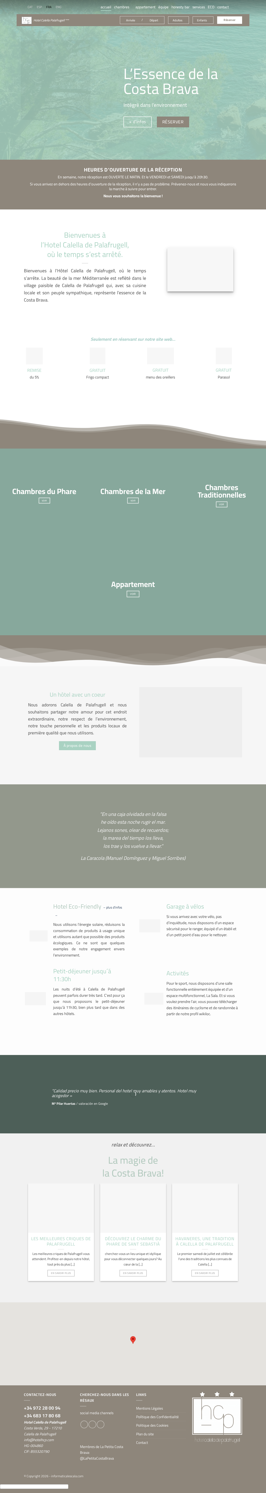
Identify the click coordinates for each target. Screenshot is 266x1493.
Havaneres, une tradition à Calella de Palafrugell (205, 1241)
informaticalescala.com (67, 1476)
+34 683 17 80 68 (42, 1415)
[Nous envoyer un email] (100, 1424)
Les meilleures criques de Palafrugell (61, 1241)
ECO (211, 7)
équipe (163, 7)
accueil (106, 7)
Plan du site (145, 1434)
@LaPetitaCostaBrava (97, 1458)
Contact (142, 1442)
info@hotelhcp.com (39, 1439)
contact (223, 7)
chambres (121, 7)
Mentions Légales (149, 1408)
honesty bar (180, 7)
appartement (145, 7)
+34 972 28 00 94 (42, 1407)
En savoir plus (61, 1272)
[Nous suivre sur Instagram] (239, 7)
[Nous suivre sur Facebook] (233, 7)
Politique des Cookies (152, 1425)
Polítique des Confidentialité (157, 1416)
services (198, 7)
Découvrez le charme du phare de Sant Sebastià (133, 1241)
